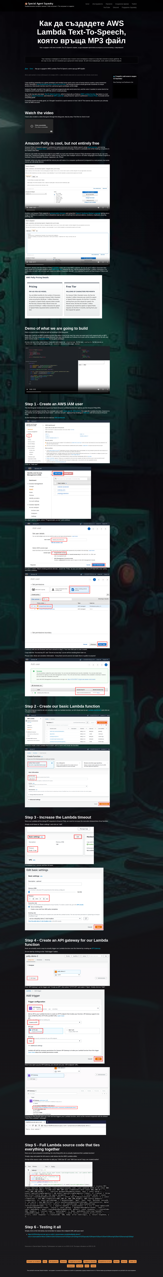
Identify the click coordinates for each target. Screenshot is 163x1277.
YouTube (106, 7)
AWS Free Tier (57, 269)
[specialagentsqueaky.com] (39, 4)
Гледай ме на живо (75, 1261)
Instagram (71, 1266)
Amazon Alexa (42, 149)
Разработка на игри (105, 1261)
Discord (116, 7)
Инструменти (97, 4)
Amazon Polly (92, 96)
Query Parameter (38, 96)
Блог (87, 4)
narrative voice (44, 339)
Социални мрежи (122, 4)
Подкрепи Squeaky (129, 7)
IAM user (86, 413)
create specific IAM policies (72, 411)
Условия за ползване (33, 1261)
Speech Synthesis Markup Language (88, 213)
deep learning (92, 147)
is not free (55, 268)
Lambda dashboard (94, 710)
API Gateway (95, 948)
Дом (26, 69)
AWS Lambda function (88, 94)
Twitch (134, 4)
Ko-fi (87, 1266)
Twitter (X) (133, 1261)
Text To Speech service (52, 94)
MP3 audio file (59, 96)
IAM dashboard (60, 417)
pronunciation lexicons (57, 213)
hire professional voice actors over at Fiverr (51, 84)
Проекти (109, 4)
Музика (116, 1261)
